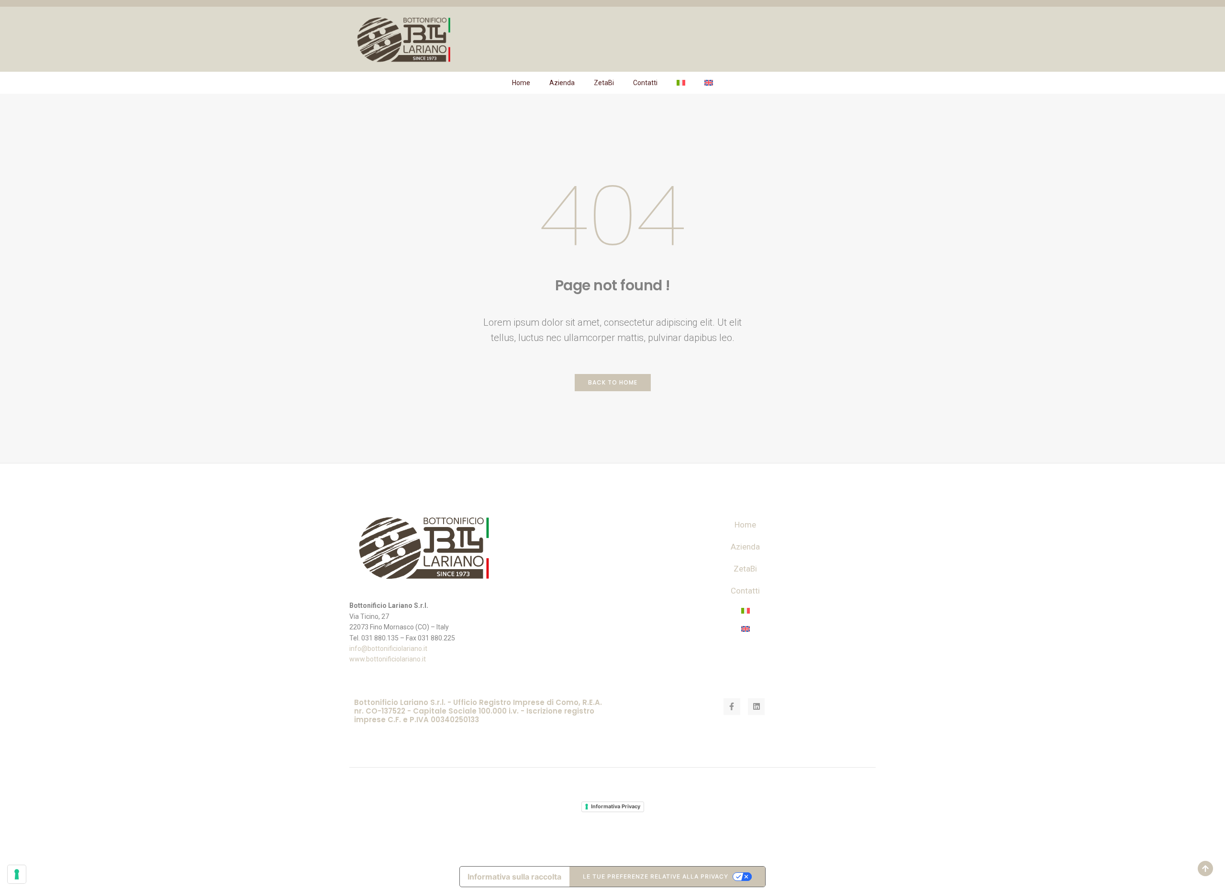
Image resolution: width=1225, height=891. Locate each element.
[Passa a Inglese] (709, 83)
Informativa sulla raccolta (514, 876)
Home (521, 83)
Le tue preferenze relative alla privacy (655, 876)
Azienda (562, 83)
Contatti (645, 83)
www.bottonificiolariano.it (387, 659)
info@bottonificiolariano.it (388, 648)
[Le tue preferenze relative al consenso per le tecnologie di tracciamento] (17, 874)
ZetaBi (604, 83)
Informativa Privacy (615, 806)
